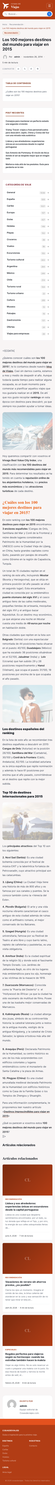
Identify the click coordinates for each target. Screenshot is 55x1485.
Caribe (10, 205)
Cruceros (12, 239)
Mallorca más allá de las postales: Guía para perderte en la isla (27, 165)
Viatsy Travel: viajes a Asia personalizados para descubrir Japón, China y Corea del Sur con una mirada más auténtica (27, 133)
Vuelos (10, 246)
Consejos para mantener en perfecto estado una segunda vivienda (27, 122)
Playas (10, 232)
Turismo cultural (15, 259)
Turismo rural (14, 286)
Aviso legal (7, 1472)
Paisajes (11, 313)
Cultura (11, 300)
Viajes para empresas (18, 333)
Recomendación (16, 24)
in (18, 69)
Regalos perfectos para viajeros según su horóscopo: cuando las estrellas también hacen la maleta (25, 1357)
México (11, 273)
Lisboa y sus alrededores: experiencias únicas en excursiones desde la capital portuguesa (25, 144)
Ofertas (11, 327)
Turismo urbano (15, 293)
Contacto (33, 1446)
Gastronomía (14, 320)
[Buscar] (49, 14)
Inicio (4, 24)
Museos (11, 306)
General (11, 192)
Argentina (12, 266)
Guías (10, 219)
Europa (11, 212)
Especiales (10, 1350)
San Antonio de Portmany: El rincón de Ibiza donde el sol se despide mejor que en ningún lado (27, 155)
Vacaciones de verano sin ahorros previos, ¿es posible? (25, 1283)
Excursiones (13, 253)
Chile (9, 279)
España (11, 199)
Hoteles (11, 226)
